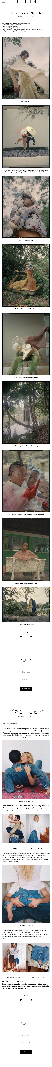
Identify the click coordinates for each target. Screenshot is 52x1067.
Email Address (26, 665)
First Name (26, 672)
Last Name (26, 679)
